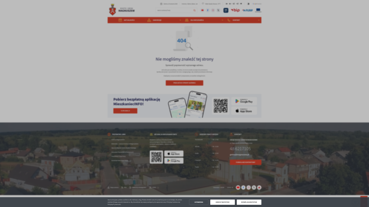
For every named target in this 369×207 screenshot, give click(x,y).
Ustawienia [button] (198, 202)
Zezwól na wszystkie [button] (249, 202)
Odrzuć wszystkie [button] (222, 202)
